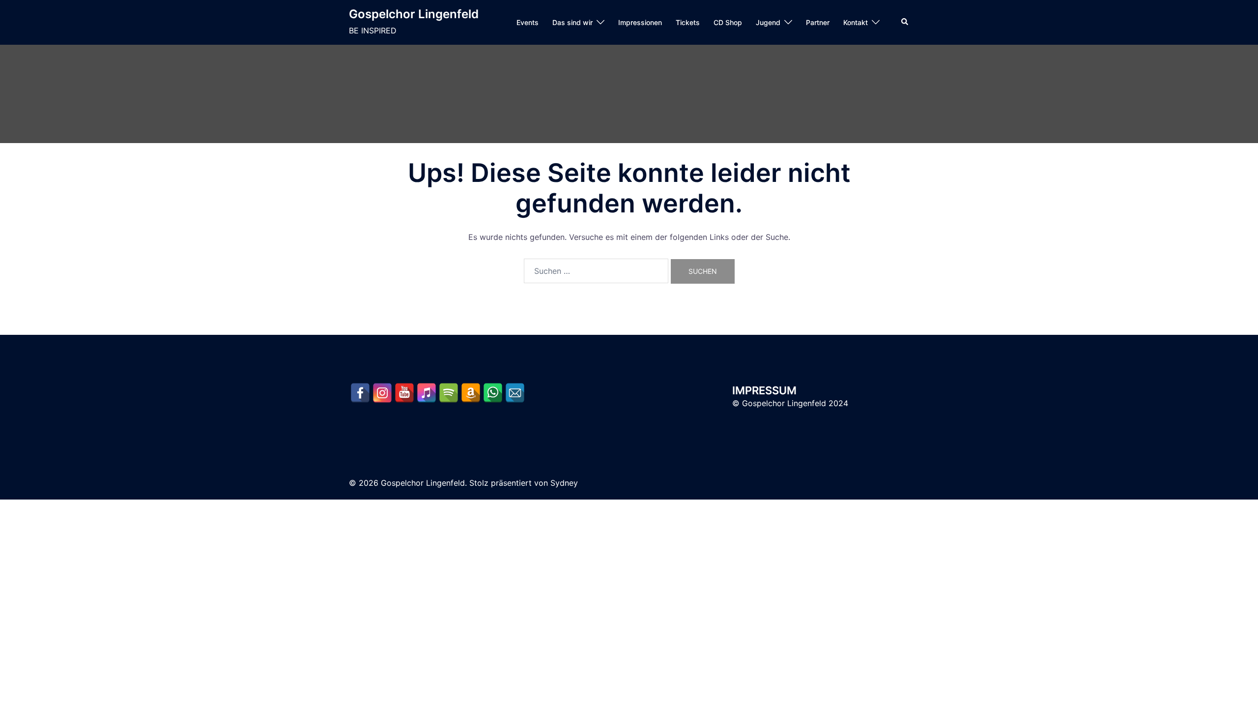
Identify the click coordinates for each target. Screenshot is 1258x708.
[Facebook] (360, 393)
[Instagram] (382, 393)
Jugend (768, 22)
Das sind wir (572, 22)
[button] (905, 22)
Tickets (688, 22)
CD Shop (728, 22)
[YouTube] (404, 393)
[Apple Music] (426, 393)
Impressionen (640, 22)
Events (527, 22)
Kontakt (855, 22)
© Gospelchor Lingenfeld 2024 (790, 403)
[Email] (515, 393)
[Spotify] (448, 393)
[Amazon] (471, 393)
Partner (817, 22)
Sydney (564, 483)
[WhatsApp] (493, 393)
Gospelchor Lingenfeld (414, 14)
